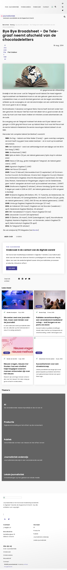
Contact (46, 7)
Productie (37, 530)
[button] (19, 278)
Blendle (35, 230)
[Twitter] (62, 10)
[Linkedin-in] (62, 7)
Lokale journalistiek (40, 540)
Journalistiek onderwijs (41, 537)
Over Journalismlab (12, 7)
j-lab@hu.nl (7, 527)
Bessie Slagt (43, 312)
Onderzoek (37, 7)
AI (34, 527)
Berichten (6, 25)
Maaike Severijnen (12, 312)
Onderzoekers (26, 7)
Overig (12, 25)
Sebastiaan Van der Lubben (47, 359)
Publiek (36, 534)
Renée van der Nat (12, 359)
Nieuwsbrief (7, 558)
